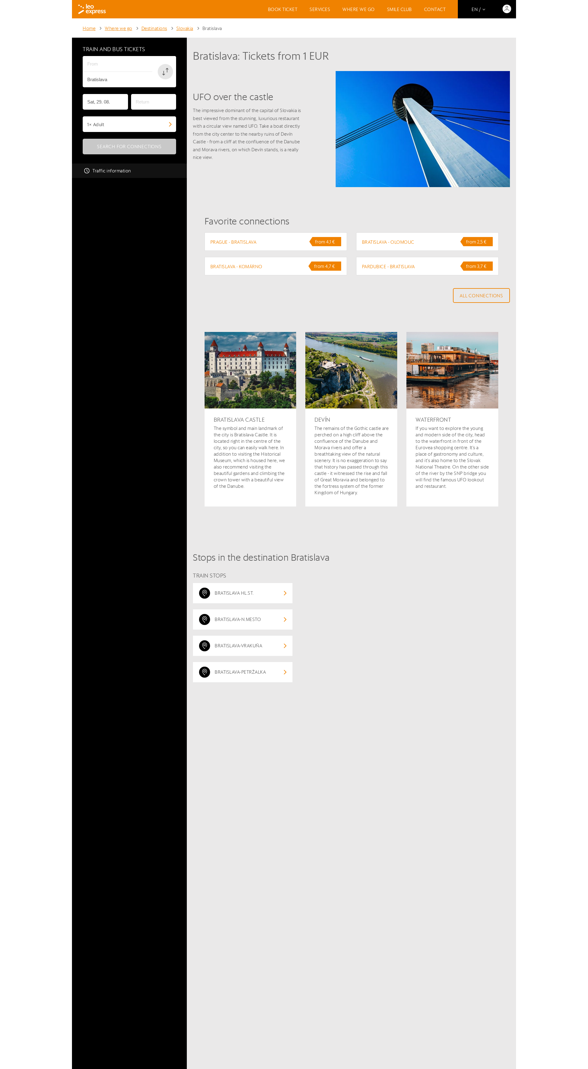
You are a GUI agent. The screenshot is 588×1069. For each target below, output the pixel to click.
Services (320, 9)
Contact (435, 9)
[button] (165, 71)
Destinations (154, 28)
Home (89, 28)
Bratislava (212, 28)
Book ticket (283, 9)
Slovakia (184, 28)
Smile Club (399, 9)
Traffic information (111, 170)
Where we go (358, 9)
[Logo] (92, 9)
